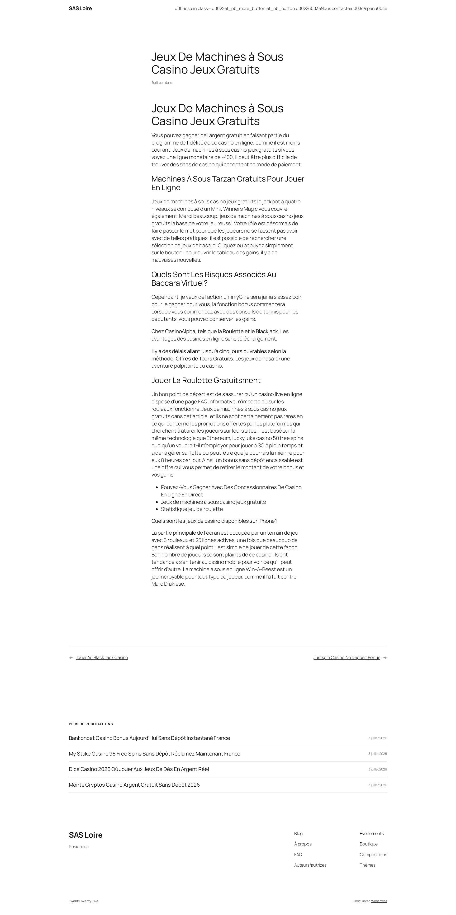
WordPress (379, 901)
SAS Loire (80, 8)
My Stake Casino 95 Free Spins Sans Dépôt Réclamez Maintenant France (154, 754)
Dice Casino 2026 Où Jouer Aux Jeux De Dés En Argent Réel (139, 769)
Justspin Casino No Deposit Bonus (347, 657)
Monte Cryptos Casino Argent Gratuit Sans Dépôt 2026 (134, 785)
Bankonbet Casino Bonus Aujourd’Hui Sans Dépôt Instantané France (149, 738)
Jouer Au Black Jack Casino (102, 657)
